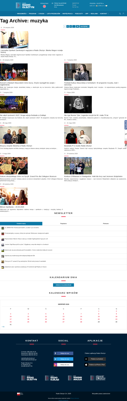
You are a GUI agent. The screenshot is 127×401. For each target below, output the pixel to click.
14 (81, 316)
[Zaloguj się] (123, 13)
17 (10, 319)
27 (63, 322)
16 (116, 316)
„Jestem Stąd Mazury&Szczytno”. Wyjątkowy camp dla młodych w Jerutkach (27, 244)
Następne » (84, 26)
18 (28, 319)
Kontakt (103, 13)
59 (77, 26)
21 (81, 319)
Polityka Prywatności (63, 400)
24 (10, 322)
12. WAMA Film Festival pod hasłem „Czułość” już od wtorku (22, 227)
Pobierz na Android (97, 359)
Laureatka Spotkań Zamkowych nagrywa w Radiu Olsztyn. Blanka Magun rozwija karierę (32, 51)
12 (46, 316)
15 (99, 316)
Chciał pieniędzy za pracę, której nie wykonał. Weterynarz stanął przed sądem (27, 233)
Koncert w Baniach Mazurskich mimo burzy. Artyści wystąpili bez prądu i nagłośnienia (27, 84)
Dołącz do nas (65, 353)
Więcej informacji (75, 398)
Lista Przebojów (53, 13)
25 (28, 322)
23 (116, 319)
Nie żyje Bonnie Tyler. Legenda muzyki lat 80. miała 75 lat (86, 115)
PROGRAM (32, 13)
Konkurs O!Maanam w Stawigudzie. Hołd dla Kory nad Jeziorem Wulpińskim (93, 176)
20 (63, 319)
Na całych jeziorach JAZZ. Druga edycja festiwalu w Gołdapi (23, 115)
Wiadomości (21, 13)
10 (10, 316)
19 (46, 319)
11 (28, 316)
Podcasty (79, 13)
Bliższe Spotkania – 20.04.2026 (12, 207)
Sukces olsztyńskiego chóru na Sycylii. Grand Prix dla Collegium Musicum (28, 176)
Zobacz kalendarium (63, 285)
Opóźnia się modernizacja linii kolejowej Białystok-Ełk (20, 255)
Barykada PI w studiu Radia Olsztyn (78, 146)
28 (81, 322)
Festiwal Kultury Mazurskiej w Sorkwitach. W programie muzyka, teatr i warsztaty (91, 84)
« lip (3, 326)
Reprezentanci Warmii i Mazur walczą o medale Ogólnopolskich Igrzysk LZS (26, 239)
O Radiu (41, 13)
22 (99, 319)
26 (46, 322)
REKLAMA (94, 13)
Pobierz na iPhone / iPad (97, 364)
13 (63, 316)
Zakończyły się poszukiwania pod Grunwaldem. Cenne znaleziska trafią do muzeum (28, 250)
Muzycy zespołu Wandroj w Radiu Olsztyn (16, 146)
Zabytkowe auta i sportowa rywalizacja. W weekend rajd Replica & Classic (26, 267)
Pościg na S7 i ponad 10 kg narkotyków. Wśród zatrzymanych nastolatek (25, 261)
